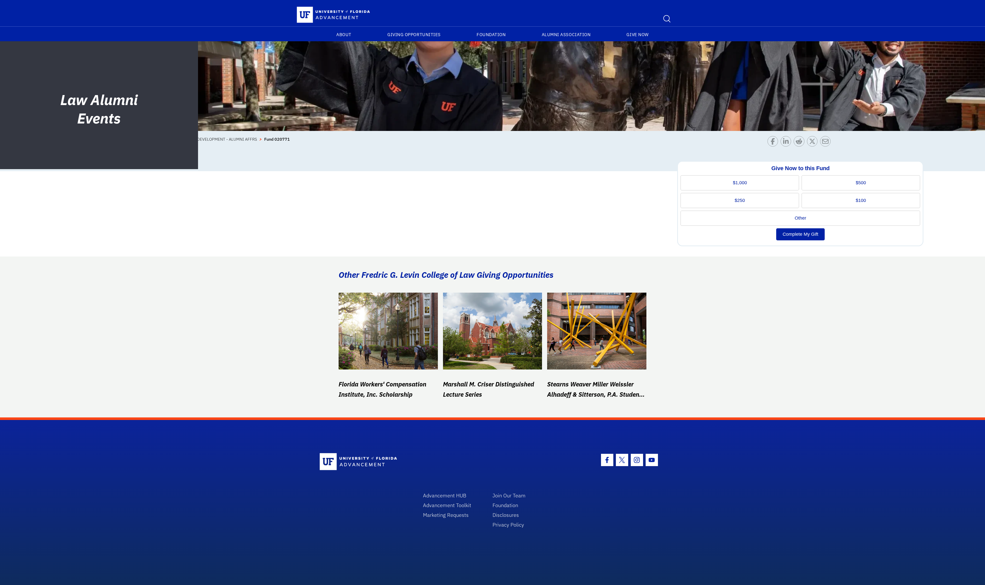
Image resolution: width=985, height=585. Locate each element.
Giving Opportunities (414, 34)
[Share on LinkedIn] (787, 142)
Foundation (491, 34)
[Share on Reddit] (800, 142)
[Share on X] (813, 142)
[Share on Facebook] (774, 142)
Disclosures (506, 514)
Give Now (637, 34)
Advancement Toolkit (447, 505)
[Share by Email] (826, 142)
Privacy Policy (508, 524)
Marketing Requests (446, 514)
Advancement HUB (444, 495)
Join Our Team (509, 495)
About (343, 34)
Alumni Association (566, 34)
